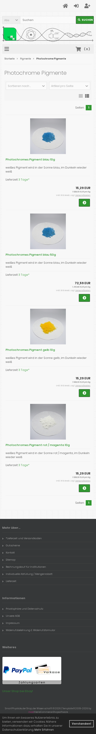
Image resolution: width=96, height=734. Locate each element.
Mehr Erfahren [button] (44, 730)
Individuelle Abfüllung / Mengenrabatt (29, 574)
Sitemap (10, 559)
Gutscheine (13, 545)
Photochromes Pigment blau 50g (31, 255)
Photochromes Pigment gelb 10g (30, 350)
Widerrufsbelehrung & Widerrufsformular (30, 630)
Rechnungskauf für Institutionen (26, 567)
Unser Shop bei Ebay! (17, 691)
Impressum (13, 623)
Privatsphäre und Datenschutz (24, 609)
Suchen (85, 20)
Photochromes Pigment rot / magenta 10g (38, 445)
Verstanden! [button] (81, 724)
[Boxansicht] (81, 95)
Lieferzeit (11, 581)
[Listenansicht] (87, 95)
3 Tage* (24, 179)
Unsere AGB (13, 616)
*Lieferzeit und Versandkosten (24, 538)
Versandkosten (82, 195)
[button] (11, 20)
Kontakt (10, 552)
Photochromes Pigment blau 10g (30, 159)
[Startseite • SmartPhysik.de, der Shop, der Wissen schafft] (48, 34)
